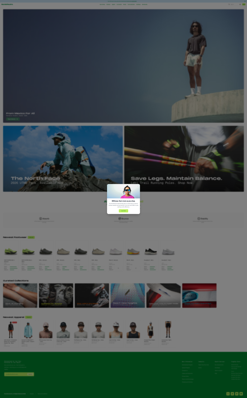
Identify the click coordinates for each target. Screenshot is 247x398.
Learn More (123, 210)
